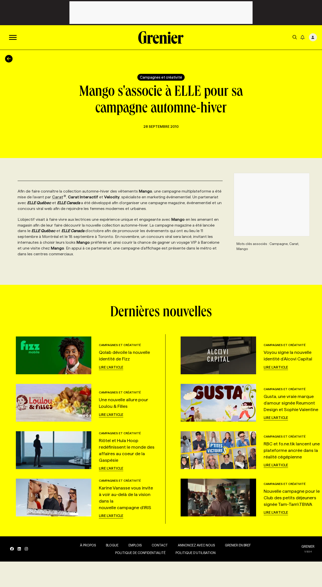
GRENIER (307, 546)
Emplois (135, 545)
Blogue (112, 545)
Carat (57, 197)
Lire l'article (111, 367)
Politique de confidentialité (140, 552)
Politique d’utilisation (196, 552)
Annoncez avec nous (196, 545)
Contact (160, 545)
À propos (88, 545)
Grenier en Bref (238, 545)
